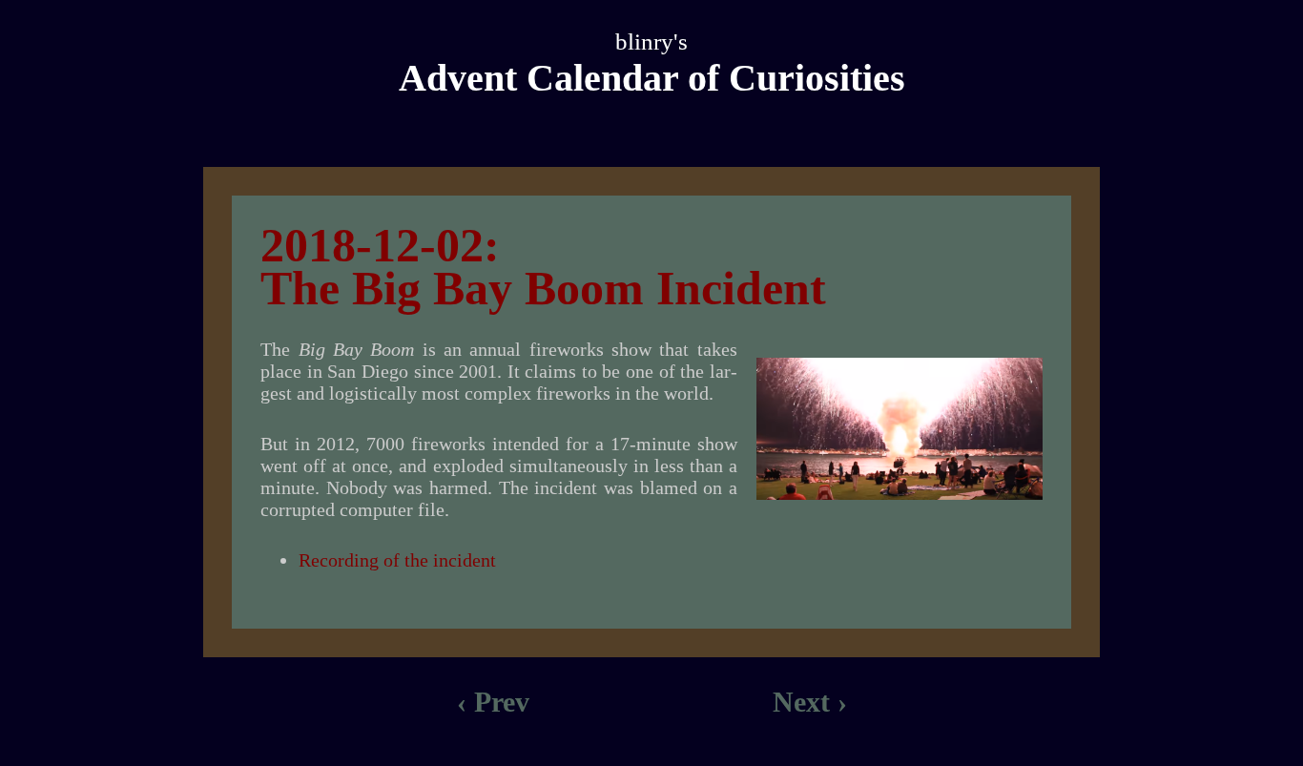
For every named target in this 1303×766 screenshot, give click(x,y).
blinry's (651, 41)
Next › (810, 701)
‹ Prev (493, 701)
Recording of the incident (397, 559)
